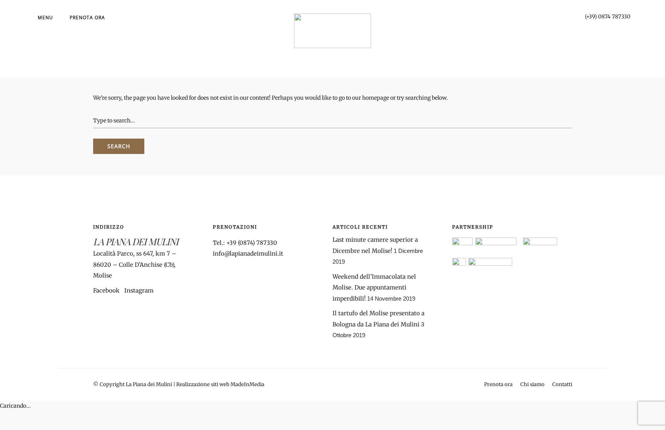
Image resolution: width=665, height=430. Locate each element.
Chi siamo (532, 384)
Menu (45, 17)
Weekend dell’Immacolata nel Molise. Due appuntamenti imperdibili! (374, 287)
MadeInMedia (247, 384)
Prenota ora (87, 17)
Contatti (562, 384)
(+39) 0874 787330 (607, 16)
